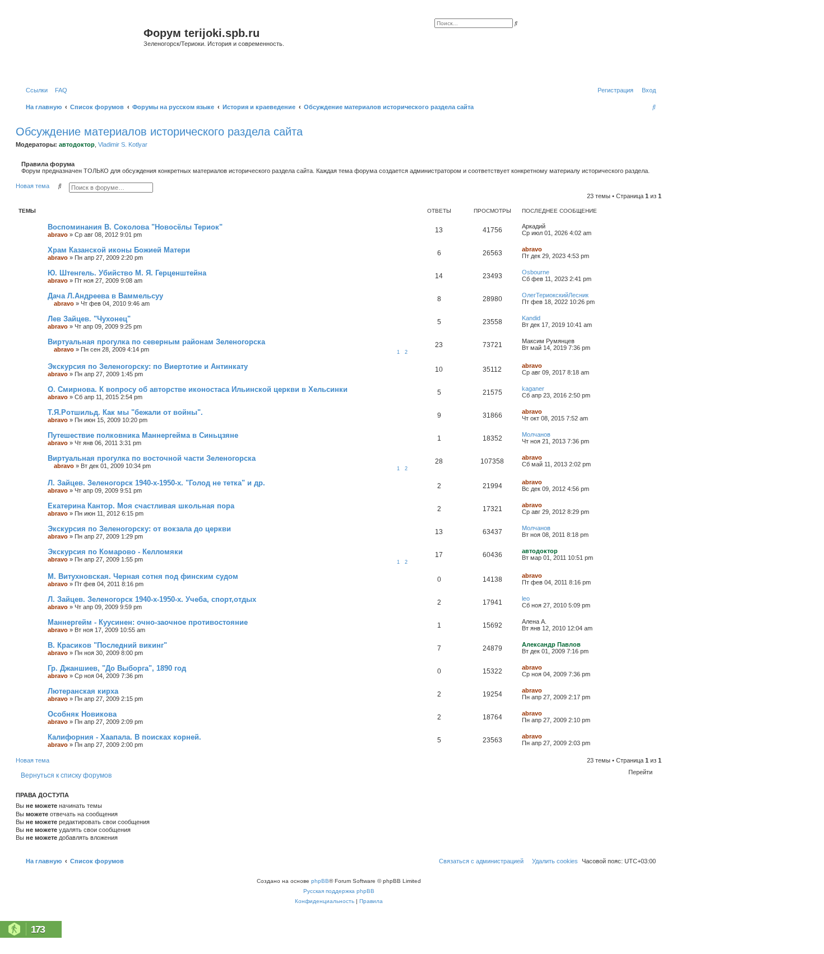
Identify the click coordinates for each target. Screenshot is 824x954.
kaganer (533, 388)
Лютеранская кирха (83, 691)
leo (526, 598)
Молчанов (536, 434)
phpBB (320, 881)
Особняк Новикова (82, 714)
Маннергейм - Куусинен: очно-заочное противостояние (148, 622)
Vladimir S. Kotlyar (122, 144)
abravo (58, 234)
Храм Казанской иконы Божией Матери (119, 250)
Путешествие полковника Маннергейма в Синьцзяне (143, 435)
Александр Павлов (551, 644)
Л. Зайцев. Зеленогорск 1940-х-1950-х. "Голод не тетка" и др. (156, 483)
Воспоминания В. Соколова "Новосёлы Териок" (135, 227)
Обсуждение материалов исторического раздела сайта (159, 131)
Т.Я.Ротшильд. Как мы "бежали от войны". (125, 412)
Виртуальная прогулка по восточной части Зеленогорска (152, 458)
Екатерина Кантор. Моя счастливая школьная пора (141, 506)
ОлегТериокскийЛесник (555, 295)
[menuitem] (58, 90)
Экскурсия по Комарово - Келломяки (115, 552)
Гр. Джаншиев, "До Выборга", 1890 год (117, 668)
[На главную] (80, 46)
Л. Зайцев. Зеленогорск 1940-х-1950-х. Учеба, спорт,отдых (152, 599)
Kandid (531, 318)
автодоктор (77, 144)
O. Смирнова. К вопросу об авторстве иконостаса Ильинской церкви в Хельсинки (198, 389)
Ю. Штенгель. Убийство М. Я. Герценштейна (127, 273)
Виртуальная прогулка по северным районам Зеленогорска (156, 342)
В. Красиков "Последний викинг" (107, 645)
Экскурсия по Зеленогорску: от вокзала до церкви (139, 529)
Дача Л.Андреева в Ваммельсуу (105, 296)
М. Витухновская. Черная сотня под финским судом (143, 576)
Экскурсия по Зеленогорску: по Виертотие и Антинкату (148, 366)
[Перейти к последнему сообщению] (549, 226)
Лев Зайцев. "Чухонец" (89, 319)
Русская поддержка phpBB (338, 891)
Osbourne (535, 272)
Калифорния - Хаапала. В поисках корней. (124, 737)
